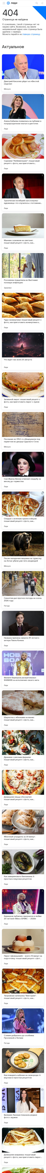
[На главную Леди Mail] (13, 3)
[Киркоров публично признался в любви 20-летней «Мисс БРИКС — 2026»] (23, 907)
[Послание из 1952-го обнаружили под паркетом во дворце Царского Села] (23, 430)
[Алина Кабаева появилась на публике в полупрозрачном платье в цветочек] (23, 112)
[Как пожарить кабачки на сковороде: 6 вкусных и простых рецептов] (23, 1066)
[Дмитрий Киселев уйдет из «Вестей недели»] (23, 73)
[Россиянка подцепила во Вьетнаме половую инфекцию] (23, 271)
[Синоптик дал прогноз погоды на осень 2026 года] (23, 589)
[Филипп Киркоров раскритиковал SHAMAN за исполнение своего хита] (23, 669)
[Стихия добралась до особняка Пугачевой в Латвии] (23, 1027)
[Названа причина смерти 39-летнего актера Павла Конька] (23, 629)
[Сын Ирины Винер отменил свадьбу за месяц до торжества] (23, 470)
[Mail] (8, 3)
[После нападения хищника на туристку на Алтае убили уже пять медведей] (23, 550)
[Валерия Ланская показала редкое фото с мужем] (23, 1106)
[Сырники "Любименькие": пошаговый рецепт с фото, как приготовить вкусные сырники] (23, 152)
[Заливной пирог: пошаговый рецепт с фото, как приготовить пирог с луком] (23, 391)
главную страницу (31, 34)
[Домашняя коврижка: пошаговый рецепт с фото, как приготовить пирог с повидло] (23, 1146)
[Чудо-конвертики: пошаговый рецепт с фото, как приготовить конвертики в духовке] (23, 311)
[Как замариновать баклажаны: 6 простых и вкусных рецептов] (23, 868)
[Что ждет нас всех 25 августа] (23, 351)
